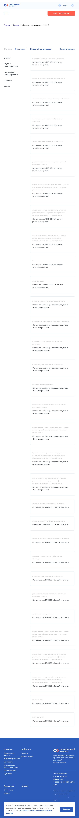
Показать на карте (67, 49)
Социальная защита (9, 754)
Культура (8, 774)
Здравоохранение (12, 759)
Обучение (8, 790)
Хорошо (66, 809)
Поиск (65, 5)
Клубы (24, 786)
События (26, 749)
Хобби (7, 793)
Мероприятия (27, 756)
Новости (24, 753)
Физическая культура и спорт (11, 766)
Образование (10, 771)
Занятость (8, 762)
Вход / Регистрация (61, 13)
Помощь (8, 749)
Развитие (9, 786)
